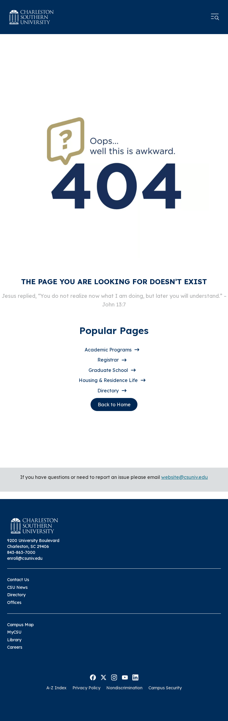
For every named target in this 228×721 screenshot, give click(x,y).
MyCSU (14, 632)
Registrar (108, 359)
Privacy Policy (86, 687)
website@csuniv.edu (184, 477)
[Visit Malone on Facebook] (93, 677)
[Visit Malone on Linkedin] (135, 677)
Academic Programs (108, 349)
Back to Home (114, 404)
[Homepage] (31, 17)
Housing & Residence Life (108, 380)
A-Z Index (56, 687)
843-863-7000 (21, 552)
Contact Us (18, 579)
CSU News (17, 587)
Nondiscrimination (124, 687)
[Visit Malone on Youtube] (125, 677)
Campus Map (20, 624)
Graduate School (108, 370)
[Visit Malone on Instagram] (114, 677)
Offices (14, 602)
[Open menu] (215, 17)
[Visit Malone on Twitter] (103, 677)
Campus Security (165, 687)
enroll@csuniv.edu (24, 558)
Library (14, 639)
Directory (108, 390)
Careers (14, 647)
